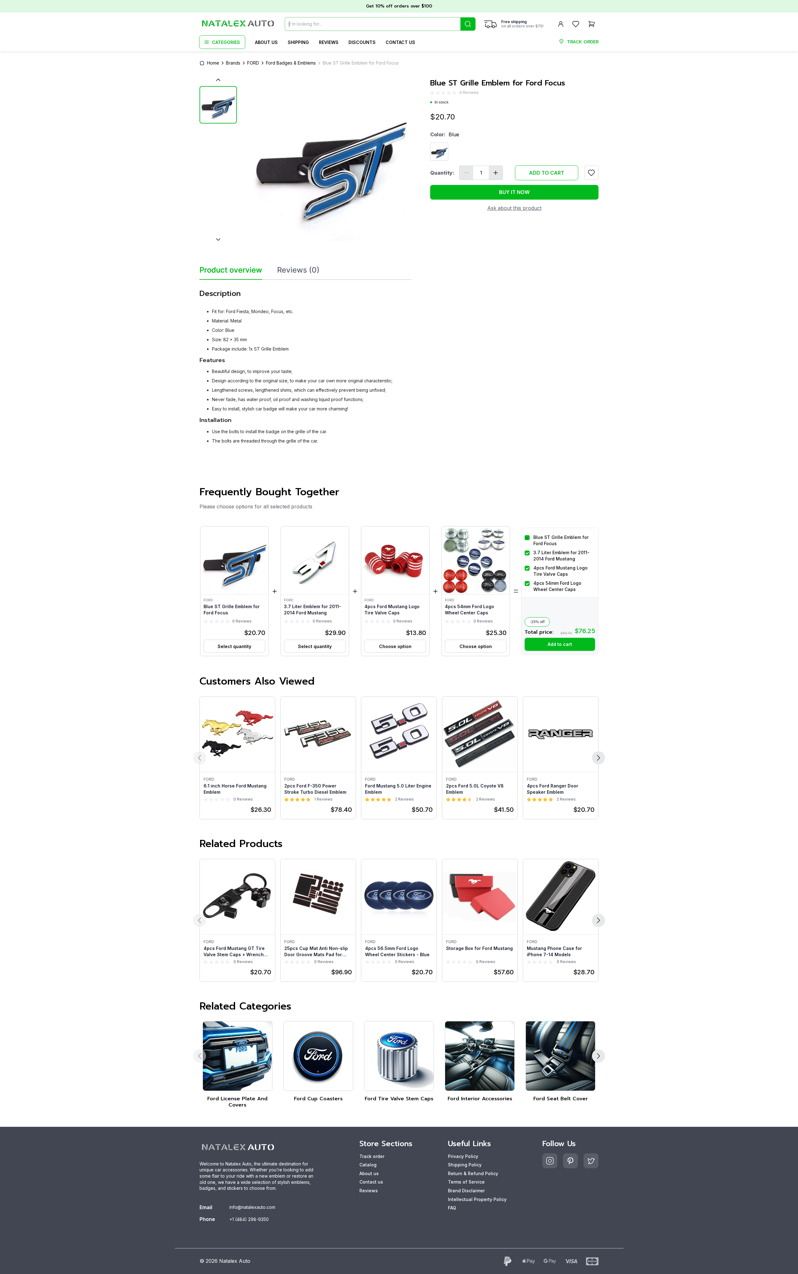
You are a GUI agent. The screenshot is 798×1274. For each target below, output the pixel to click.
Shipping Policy (465, 1164)
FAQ (452, 1207)
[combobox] (380, 24)
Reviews (329, 42)
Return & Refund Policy (473, 1173)
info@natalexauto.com (252, 1207)
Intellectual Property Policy (477, 1199)
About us (266, 42)
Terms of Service (466, 1181)
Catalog (368, 1164)
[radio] (432, 92)
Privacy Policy (463, 1156)
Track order (371, 1156)
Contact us (400, 42)
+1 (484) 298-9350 (249, 1219)
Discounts (362, 42)
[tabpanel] (305, 364)
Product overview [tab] (231, 270)
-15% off (537, 622)
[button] (234, 591)
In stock (442, 102)
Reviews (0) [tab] (298, 270)
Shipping (298, 42)
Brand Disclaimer (466, 1190)
